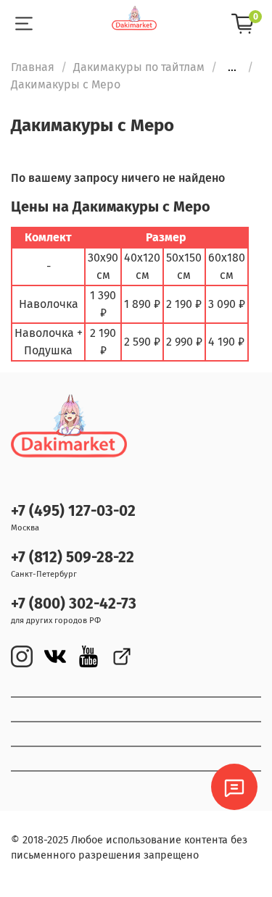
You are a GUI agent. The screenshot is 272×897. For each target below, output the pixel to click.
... (232, 67)
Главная (32, 67)
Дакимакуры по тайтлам (139, 67)
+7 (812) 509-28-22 (72, 557)
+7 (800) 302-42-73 (73, 604)
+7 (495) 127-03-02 (73, 511)
